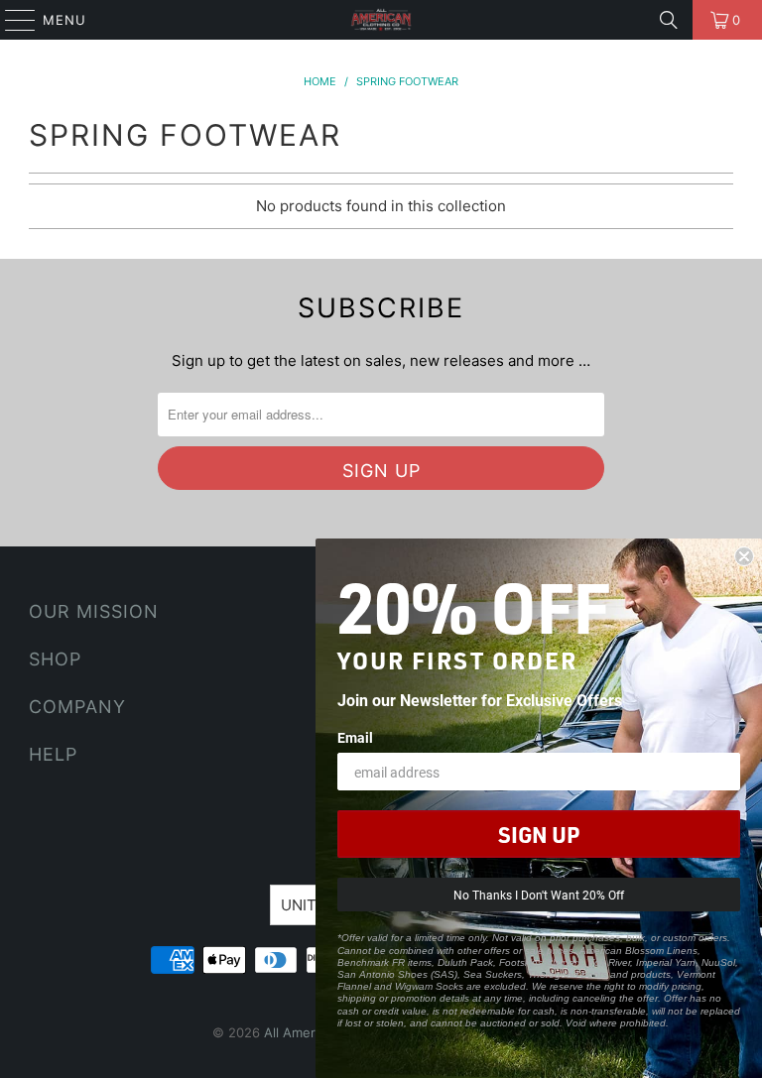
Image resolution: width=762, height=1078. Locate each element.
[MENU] (11, 20)
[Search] (669, 20)
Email (355, 737)
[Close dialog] (744, 556)
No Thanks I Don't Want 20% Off (538, 894)
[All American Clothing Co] (381, 20)
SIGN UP (538, 834)
